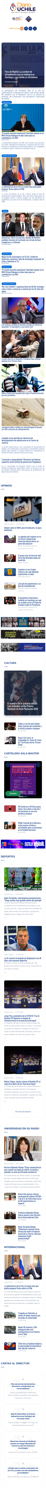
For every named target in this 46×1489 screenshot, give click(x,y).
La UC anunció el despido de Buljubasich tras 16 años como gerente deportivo (22, 959)
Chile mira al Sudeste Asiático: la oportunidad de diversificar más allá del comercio (30, 1346)
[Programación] (26, 28)
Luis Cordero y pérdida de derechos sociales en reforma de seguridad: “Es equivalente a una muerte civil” (22, 326)
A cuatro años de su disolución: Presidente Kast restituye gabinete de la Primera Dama (21, 360)
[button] (8, 764)
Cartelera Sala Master (21, 753)
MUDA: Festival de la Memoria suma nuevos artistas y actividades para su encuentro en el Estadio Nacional (30, 826)
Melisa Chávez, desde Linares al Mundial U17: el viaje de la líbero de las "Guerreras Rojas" (22, 1082)
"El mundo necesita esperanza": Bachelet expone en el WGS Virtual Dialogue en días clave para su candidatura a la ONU (23, 135)
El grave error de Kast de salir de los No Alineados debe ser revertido (29, 557)
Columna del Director (13, 500)
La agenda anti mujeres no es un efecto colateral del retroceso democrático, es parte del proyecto (29, 540)
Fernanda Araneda (11, 82)
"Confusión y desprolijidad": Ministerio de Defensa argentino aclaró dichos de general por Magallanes (21, 460)
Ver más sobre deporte (23, 1112)
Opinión (6, 485)
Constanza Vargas (6, 244)
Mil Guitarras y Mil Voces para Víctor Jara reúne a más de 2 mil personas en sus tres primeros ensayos (29, 810)
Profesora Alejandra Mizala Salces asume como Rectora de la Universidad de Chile (29, 1215)
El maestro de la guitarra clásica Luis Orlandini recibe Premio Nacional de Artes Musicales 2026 (22, 706)
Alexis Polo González (7, 293)
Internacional (14, 1247)
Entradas (13, 793)
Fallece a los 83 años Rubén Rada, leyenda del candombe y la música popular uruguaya (30, 726)
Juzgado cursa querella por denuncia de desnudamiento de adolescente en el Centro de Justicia (20, 440)
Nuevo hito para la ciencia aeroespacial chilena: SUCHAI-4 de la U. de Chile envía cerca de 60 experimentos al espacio (30, 1199)
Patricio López (9, 524)
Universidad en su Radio (21, 1128)
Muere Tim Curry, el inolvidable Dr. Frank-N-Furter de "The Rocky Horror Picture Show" (30, 741)
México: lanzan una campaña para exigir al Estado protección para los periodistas (23, 394)
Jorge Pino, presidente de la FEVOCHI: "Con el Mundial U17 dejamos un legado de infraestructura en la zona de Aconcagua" (21, 1018)
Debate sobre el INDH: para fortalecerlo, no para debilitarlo (22, 528)
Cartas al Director (15, 1363)
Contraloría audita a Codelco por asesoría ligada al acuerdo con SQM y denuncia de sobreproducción (22, 428)
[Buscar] (30, 28)
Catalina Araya (5, 139)
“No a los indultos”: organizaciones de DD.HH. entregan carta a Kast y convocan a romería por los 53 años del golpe (23, 289)
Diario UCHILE (5, 263)
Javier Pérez (5, 191)
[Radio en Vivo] (22, 28)
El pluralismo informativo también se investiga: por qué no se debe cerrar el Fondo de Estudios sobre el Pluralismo (29, 601)
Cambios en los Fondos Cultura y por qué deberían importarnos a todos (28, 571)
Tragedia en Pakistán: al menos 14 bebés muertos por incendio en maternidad (29, 1315)
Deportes (8, 856)
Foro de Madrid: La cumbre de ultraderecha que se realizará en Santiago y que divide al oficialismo (21, 74)
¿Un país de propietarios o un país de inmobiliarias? (29, 584)
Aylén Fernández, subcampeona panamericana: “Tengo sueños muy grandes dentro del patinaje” (23, 899)
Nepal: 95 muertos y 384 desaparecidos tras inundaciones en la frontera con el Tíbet (29, 1330)
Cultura (10, 663)
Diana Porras (8, 894)
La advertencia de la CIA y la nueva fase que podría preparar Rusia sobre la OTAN (21, 187)
